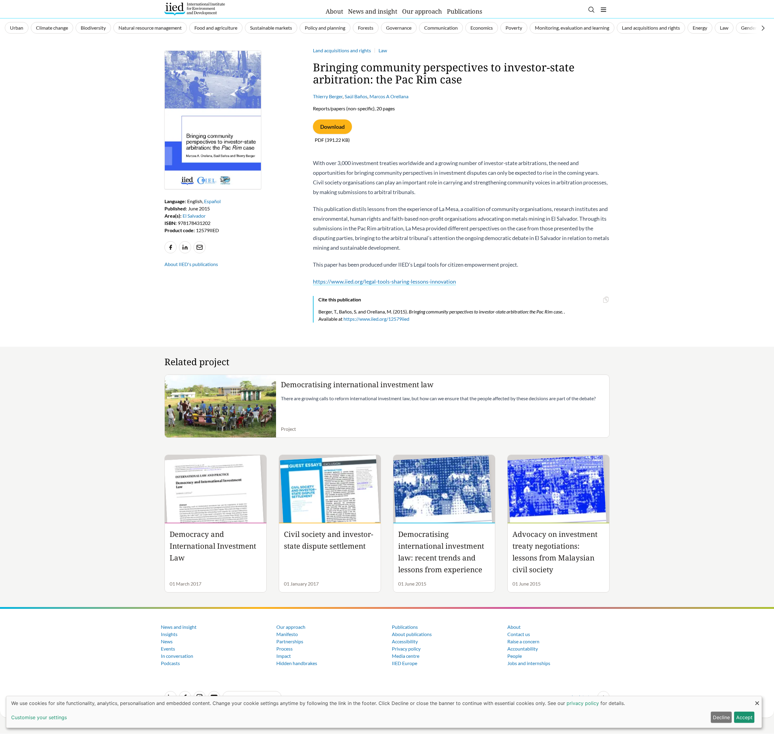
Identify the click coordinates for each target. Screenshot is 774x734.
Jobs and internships (528, 663)
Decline (721, 717)
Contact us (518, 634)
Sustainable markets (271, 28)
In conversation (177, 656)
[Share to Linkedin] (185, 247)
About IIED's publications (191, 264)
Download (332, 126)
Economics (481, 28)
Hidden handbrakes (296, 663)
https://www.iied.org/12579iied (376, 319)
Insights (169, 634)
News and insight (372, 11)
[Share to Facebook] (170, 247)
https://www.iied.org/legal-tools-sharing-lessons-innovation (384, 281)
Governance (398, 28)
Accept (744, 717)
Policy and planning (325, 28)
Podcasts (170, 663)
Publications (464, 11)
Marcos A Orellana (388, 96)
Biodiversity (93, 28)
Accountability (522, 648)
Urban (16, 28)
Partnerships (289, 641)
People (514, 656)
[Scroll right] (763, 28)
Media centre (405, 656)
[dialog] (384, 712)
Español (212, 201)
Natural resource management (150, 28)
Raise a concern (523, 641)
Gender (749, 28)
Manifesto (287, 634)
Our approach (422, 11)
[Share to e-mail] (200, 247)
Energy (700, 28)
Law (724, 28)
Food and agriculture (215, 28)
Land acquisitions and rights (651, 28)
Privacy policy (406, 648)
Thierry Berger (328, 96)
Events (168, 648)
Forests (365, 28)
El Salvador (194, 216)
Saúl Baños (356, 96)
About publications (412, 634)
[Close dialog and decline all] (757, 700)
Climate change (52, 28)
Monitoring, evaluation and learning (572, 28)
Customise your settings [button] (39, 717)
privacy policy (583, 703)
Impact (283, 656)
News (167, 641)
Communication (441, 28)
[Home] (194, 9)
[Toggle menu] (603, 10)
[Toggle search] (591, 9)
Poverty (514, 28)
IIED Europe (404, 663)
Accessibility (405, 641)
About (334, 11)
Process (284, 648)
